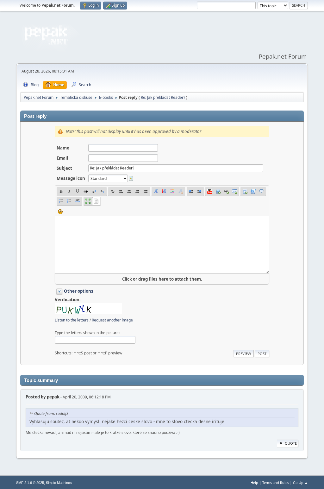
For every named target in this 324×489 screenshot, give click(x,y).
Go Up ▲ (300, 482)
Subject (64, 168)
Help (254, 482)
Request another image (112, 320)
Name (63, 148)
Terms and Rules (275, 482)
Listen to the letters (72, 320)
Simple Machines (59, 483)
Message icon (71, 178)
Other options (78, 291)
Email (62, 158)
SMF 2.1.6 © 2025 (30, 483)
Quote (291, 443)
